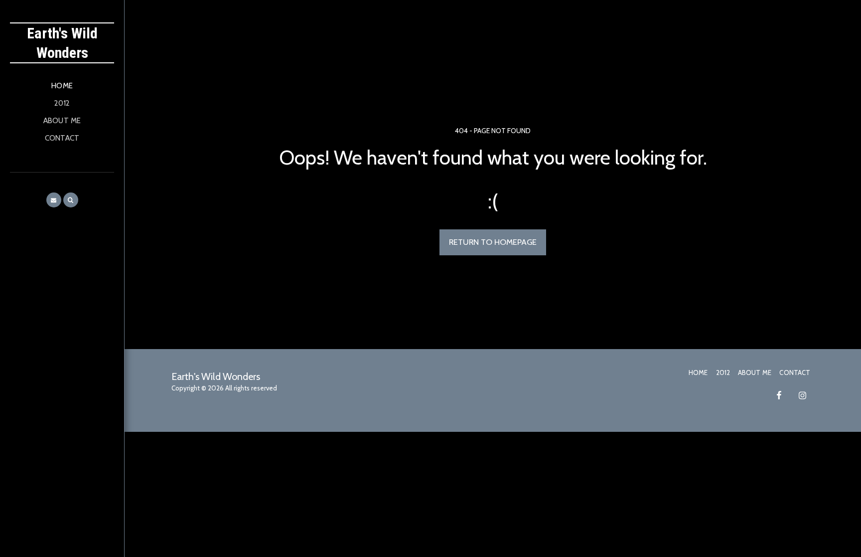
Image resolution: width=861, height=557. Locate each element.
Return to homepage (493, 242)
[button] (53, 199)
